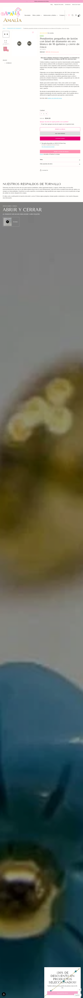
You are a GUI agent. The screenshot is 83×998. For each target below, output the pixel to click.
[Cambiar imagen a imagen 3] (6, 49)
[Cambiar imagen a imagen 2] (6, 41)
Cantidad (42, 110)
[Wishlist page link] (69, 15)
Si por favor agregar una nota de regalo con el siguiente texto (57, 124)
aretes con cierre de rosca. (55, 98)
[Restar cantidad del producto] (41, 113)
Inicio (4, 28)
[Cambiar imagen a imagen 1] (6, 34)
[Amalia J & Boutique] (12, 15)
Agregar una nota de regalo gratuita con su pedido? (54, 121)
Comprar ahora (60, 138)
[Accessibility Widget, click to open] (2, 14)
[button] (44, 33)
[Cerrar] (79, 969)
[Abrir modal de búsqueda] (72, 15)
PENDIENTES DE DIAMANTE (14, 28)
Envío (41, 154)
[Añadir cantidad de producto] (46, 113)
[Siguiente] (56, 1)
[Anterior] (27, 1)
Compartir (45, 170)
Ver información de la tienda (48, 146)
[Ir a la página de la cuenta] (76, 15)
